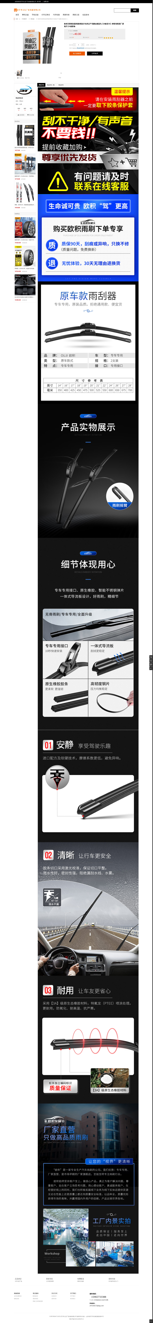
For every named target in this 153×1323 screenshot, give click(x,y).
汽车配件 (24, 19)
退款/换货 (35, 1298)
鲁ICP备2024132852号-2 (76, 1319)
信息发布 (85, 15)
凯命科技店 (80, 48)
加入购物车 (77, 53)
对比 (28, 78)
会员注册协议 (18, 1296)
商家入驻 (76, 15)
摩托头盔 (25, 15)
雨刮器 (32, 19)
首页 (17, 15)
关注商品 (21, 78)
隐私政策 (16, 1298)
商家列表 (66, 15)
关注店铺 (31, 115)
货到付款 (54, 1298)
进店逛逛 (21, 115)
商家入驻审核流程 (38, 1301)
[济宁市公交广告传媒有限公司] (27, 8)
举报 (59, 77)
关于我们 (72, 1296)
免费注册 (46, 1)
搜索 (134, 10)
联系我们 (72, 1298)
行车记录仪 (46, 15)
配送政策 (35, 1296)
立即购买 (94, 53)
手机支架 (35, 15)
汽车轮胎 (56, 15)
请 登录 (38, 1)
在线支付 (54, 1296)
